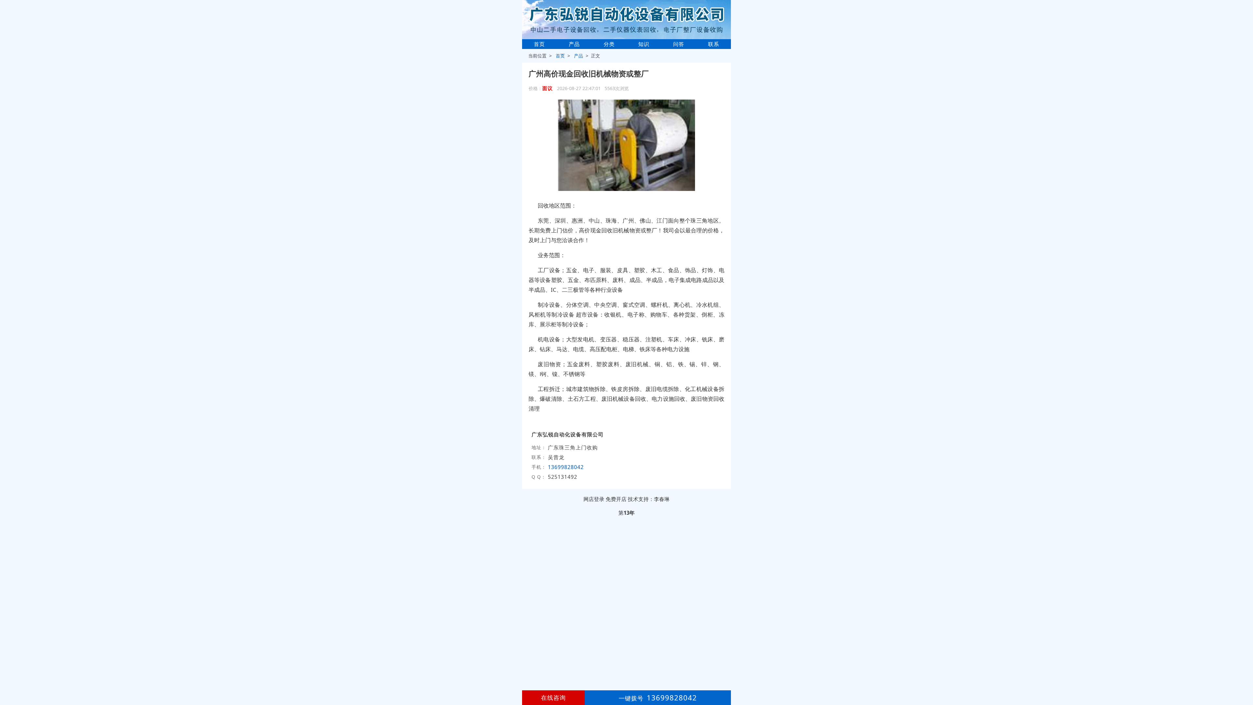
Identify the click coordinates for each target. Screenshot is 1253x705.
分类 (609, 44)
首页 (539, 44)
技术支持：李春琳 (649, 499)
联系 (713, 44)
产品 (574, 44)
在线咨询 (553, 697)
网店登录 (593, 499)
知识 (643, 44)
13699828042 (566, 467)
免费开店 (616, 499)
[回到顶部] (1244, 680)
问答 (678, 44)
